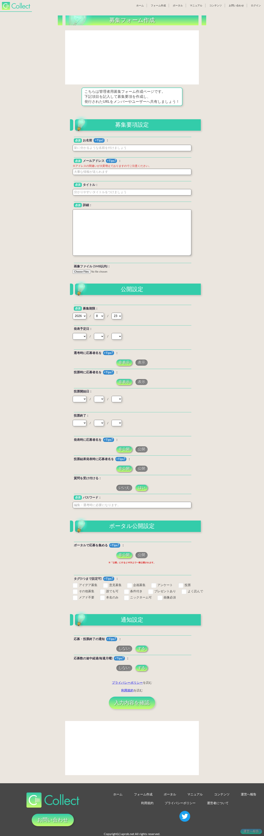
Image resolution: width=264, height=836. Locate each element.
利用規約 (127, 690)
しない (124, 649)
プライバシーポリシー (127, 682)
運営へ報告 (248, 794)
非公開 (124, 449)
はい (141, 488)
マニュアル (196, 5)
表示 (141, 363)
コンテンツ (215, 5)
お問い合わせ (236, 5)
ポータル (178, 5)
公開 (141, 449)
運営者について (218, 803)
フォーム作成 (158, 5)
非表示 (124, 363)
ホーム (140, 5)
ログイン (256, 5)
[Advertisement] (132, 57)
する (141, 649)
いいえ (124, 488)
